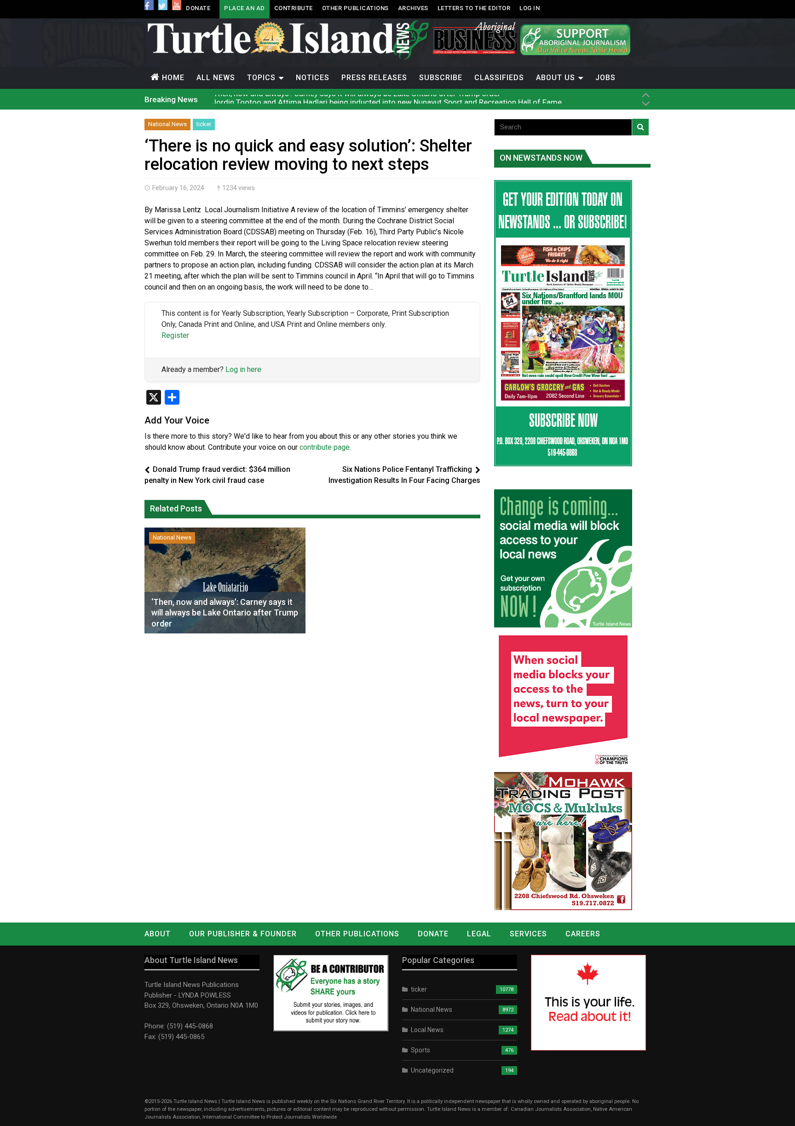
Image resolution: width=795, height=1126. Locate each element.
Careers (582, 933)
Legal (479, 933)
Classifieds (499, 77)
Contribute (293, 8)
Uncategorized (432, 1070)
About (157, 933)
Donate (198, 8)
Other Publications (355, 8)
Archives (413, 8)
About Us (555, 77)
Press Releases (374, 77)
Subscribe (440, 77)
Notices (312, 77)
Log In (529, 8)
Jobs (605, 77)
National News (167, 124)
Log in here (243, 369)
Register (175, 335)
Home (173, 77)
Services (528, 933)
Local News (427, 1029)
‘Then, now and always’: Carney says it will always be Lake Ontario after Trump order (224, 612)
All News (215, 77)
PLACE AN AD (244, 8)
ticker (203, 124)
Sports (420, 1050)
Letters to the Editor (474, 8)
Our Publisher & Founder (243, 933)
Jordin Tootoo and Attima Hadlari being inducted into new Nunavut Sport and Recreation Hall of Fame (387, 99)
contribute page (325, 447)
